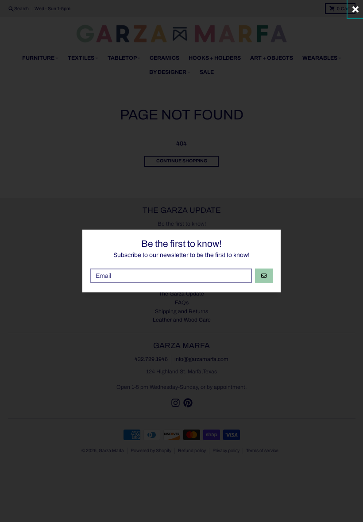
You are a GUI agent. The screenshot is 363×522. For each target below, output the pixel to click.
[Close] (355, 9)
